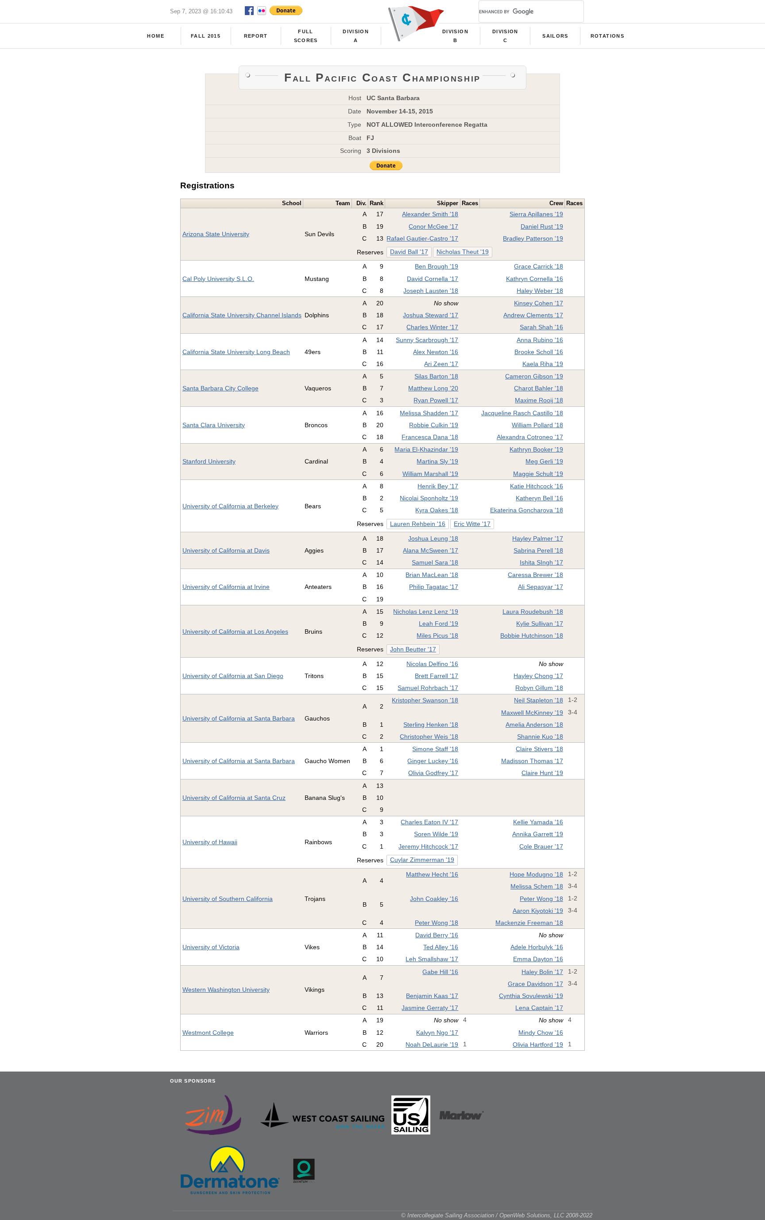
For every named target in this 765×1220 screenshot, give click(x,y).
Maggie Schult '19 (538, 473)
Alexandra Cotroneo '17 (530, 436)
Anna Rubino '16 (540, 339)
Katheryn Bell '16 (539, 498)
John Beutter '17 (413, 649)
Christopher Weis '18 (429, 736)
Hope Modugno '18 (536, 874)
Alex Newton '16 (435, 351)
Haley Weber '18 (540, 290)
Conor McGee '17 (433, 226)
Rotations (607, 36)
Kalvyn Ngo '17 (437, 1032)
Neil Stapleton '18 (538, 700)
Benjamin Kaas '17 (432, 995)
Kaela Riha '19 (542, 363)
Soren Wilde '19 (436, 834)
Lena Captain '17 (539, 1007)
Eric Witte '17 (472, 524)
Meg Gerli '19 (544, 461)
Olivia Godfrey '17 (433, 772)
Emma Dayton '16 (538, 959)
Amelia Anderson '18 (534, 724)
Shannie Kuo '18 (540, 736)
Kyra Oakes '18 (436, 510)
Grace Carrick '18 (538, 266)
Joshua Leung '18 (433, 538)
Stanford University (209, 461)
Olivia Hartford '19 (538, 1044)
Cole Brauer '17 (541, 846)
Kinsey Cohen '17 (538, 303)
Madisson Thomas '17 (532, 760)
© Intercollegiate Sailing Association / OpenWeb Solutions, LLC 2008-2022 (496, 1215)
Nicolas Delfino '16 (432, 663)
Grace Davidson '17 (535, 983)
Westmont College (208, 1032)
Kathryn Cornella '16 (534, 278)
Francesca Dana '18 (430, 436)
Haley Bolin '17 (542, 971)
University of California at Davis (226, 550)
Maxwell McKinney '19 (532, 712)
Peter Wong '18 (541, 898)
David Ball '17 (409, 252)
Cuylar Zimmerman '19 (422, 860)
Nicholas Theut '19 (463, 252)
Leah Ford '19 (438, 623)
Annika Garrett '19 (537, 834)
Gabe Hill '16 (440, 971)
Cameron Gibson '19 (534, 376)
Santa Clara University (213, 425)
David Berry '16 (436, 935)
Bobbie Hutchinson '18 (531, 635)
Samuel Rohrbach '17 (428, 687)
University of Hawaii (209, 842)
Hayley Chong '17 (538, 675)
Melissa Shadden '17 (429, 413)
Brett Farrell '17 (436, 675)
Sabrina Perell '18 (538, 550)
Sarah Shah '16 (541, 327)
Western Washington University (226, 989)
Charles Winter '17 (432, 327)
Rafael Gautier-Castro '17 (422, 238)
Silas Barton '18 (436, 376)
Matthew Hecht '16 (432, 874)
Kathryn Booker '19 (536, 449)
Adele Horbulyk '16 (536, 947)
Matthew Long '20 (433, 388)
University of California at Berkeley (230, 506)
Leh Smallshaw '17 (432, 959)
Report (256, 36)
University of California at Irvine (226, 586)
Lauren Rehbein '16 (417, 524)
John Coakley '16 (434, 898)
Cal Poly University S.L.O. (218, 278)
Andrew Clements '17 (533, 315)
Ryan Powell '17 (435, 400)
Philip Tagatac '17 (433, 586)
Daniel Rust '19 (542, 226)
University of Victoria (211, 947)
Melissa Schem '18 (536, 886)
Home (155, 36)
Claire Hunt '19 (542, 772)
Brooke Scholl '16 (538, 351)
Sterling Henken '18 (430, 724)
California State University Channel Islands (241, 315)
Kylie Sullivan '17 (539, 623)
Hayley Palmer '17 (537, 538)
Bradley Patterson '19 (533, 238)
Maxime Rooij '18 (539, 400)
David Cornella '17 (432, 278)
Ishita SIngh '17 (541, 562)
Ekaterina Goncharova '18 (526, 510)
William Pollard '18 (537, 425)
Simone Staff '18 (435, 748)
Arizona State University (215, 234)
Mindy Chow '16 (540, 1032)
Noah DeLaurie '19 (432, 1044)
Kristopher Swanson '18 (425, 700)
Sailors (555, 36)
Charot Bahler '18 (538, 388)
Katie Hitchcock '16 (536, 486)
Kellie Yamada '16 (538, 822)
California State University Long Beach (236, 351)
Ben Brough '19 (436, 266)
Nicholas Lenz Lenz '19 (425, 611)
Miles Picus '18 (437, 635)
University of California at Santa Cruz (234, 797)
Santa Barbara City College (220, 388)
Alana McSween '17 (430, 550)
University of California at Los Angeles (235, 631)
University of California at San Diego (232, 675)
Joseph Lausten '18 (430, 290)
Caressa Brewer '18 (535, 574)
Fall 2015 (205, 36)
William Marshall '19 (430, 473)
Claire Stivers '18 (539, 748)
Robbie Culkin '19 (433, 425)
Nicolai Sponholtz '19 (429, 498)
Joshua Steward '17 (430, 315)
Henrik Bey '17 (437, 486)
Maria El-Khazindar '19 (426, 449)
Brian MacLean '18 (432, 574)
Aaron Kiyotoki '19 (538, 910)
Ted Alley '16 (440, 947)
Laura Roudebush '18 (532, 611)
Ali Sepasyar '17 (540, 586)
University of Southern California (227, 898)
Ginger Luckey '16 (432, 760)
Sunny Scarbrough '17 (427, 339)
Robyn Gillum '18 (539, 687)
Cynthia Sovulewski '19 (531, 995)
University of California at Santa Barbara (238, 718)
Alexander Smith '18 (430, 214)
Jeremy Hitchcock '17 (428, 846)
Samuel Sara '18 (435, 562)
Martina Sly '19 (437, 461)
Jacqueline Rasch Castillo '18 (522, 413)
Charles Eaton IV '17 (429, 822)
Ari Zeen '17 (441, 363)
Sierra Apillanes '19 (536, 214)
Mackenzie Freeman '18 (529, 922)
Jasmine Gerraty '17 (430, 1007)
